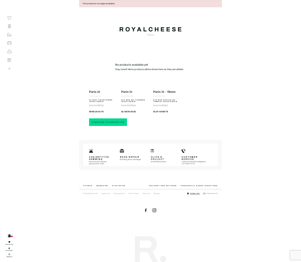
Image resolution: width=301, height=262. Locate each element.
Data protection (119, 193)
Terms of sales (133, 193)
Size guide (118, 185)
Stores (87, 185)
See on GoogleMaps (96, 105)
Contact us (146, 193)
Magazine (102, 185)
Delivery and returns (163, 185)
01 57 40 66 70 (160, 112)
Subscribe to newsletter (108, 122)
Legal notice (105, 193)
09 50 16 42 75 (96, 112)
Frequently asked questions (199, 185)
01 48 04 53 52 (128, 112)
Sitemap (156, 193)
